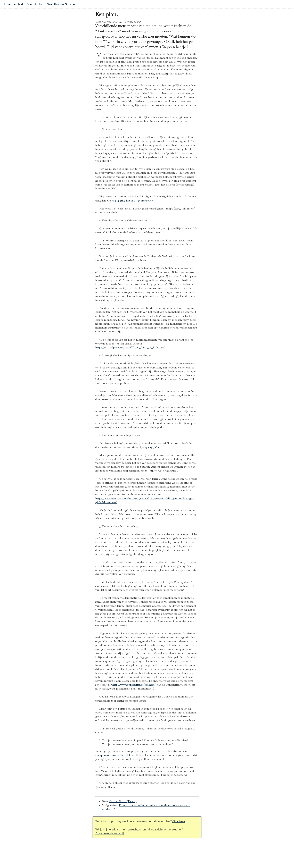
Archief (18, 4)
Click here (178, 821)
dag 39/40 (154, 447)
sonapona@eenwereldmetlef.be (114, 755)
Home (7, 4)
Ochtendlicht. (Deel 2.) (123, 801)
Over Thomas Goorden (61, 4)
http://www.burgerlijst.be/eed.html (133, 684)
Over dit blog (35, 4)
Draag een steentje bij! (109, 833)
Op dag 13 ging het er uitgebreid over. (130, 200)
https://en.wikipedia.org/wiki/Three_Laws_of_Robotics (129, 347)
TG (97, 794)
